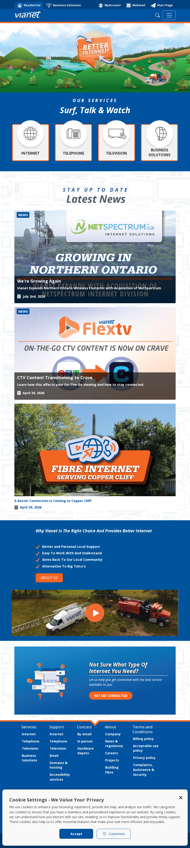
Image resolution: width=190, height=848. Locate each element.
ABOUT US (49, 577)
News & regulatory (114, 743)
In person (85, 741)
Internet (29, 734)
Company (113, 734)
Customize (117, 834)
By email (84, 734)
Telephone (30, 741)
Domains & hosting (58, 765)
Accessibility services (60, 777)
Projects (112, 760)
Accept (76, 834)
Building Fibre (112, 769)
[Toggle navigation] (169, 15)
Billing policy (143, 738)
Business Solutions (29, 758)
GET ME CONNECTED (110, 695)
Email (54, 755)
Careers (111, 753)
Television (30, 748)
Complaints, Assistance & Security (143, 769)
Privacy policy (144, 757)
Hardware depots (85, 750)
